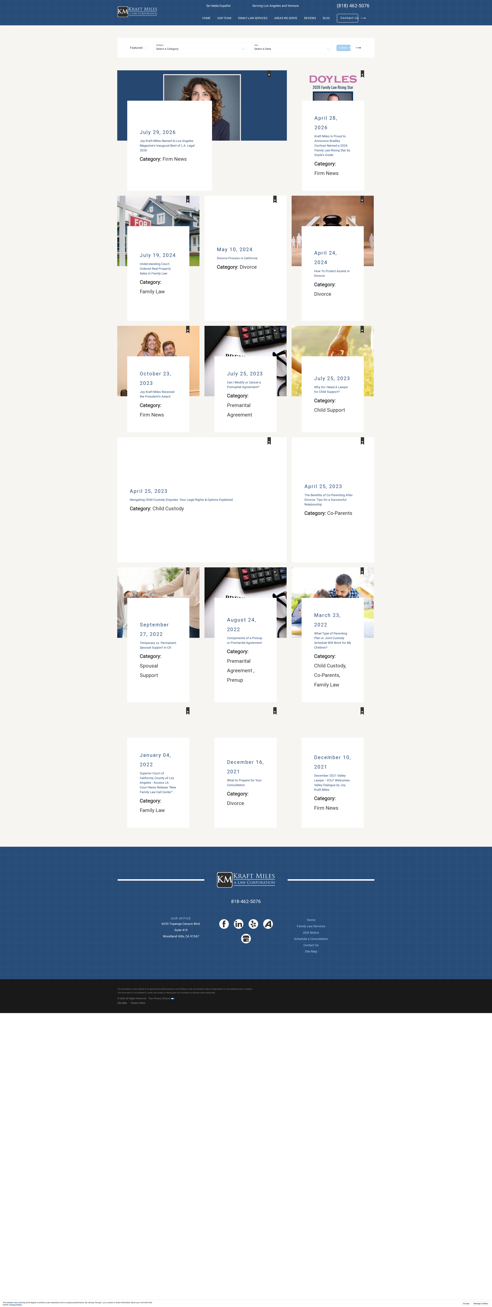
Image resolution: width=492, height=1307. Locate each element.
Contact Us (311, 799)
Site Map (311, 806)
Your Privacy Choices (159, 853)
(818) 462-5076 (353, 5)
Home (311, 774)
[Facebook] (224, 778)
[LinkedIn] (238, 778)
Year (256, 45)
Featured (136, 48)
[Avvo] (268, 778)
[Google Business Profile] (246, 793)
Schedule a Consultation (311, 793)
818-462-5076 (246, 756)
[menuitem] (206, 18)
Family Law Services (311, 781)
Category (159, 45)
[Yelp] (253, 778)
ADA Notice (311, 787)
